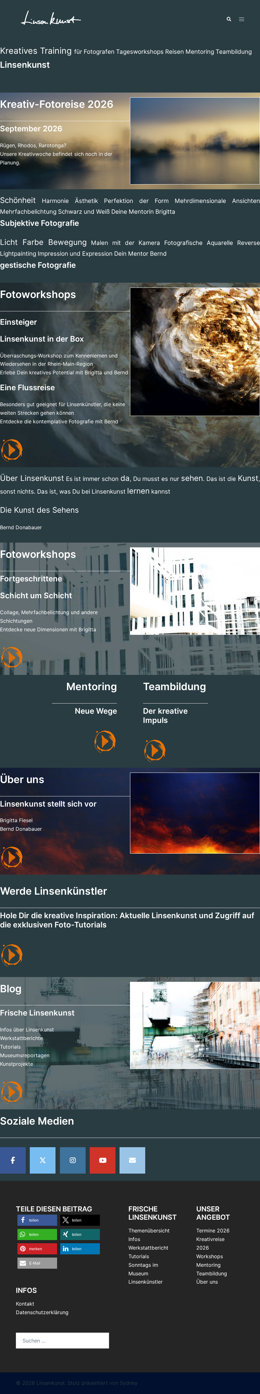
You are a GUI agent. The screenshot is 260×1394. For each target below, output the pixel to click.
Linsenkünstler (145, 1282)
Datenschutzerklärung (42, 1312)
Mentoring (208, 1265)
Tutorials (138, 1256)
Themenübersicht (149, 1230)
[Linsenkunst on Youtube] (102, 1160)
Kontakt (25, 1303)
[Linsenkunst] (51, 19)
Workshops (209, 1256)
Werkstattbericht (148, 1248)
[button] (228, 19)
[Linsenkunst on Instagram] (73, 1160)
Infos (134, 1239)
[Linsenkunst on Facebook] (13, 1160)
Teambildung (211, 1273)
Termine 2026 (213, 1230)
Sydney (129, 1383)
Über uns (207, 1282)
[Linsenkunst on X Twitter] (42, 1160)
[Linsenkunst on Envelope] (132, 1160)
